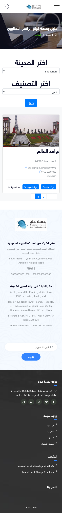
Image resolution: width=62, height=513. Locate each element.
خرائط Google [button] (30, 187)
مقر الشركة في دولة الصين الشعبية (38, 472)
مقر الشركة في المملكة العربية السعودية (36, 465)
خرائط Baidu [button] (49, 187)
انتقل (31, 103)
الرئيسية (50, 34)
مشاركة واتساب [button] (13, 187)
